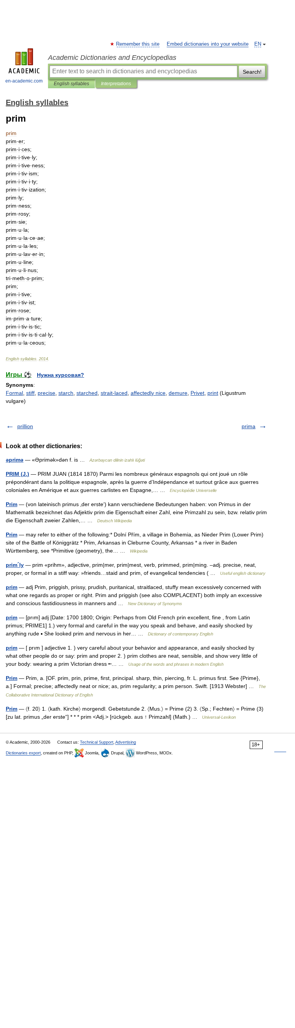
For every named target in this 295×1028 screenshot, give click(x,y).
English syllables (71, 83)
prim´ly (15, 565)
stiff (30, 393)
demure (178, 393)
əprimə (14, 460)
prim (11, 587)
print (212, 393)
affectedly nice (148, 393)
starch (65, 393)
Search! (252, 72)
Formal (14, 393)
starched (87, 393)
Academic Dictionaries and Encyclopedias (112, 57)
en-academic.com (24, 81)
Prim (11, 504)
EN (257, 44)
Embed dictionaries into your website (208, 44)
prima (248, 426)
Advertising (125, 742)
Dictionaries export (23, 753)
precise (46, 393)
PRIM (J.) (17, 474)
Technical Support (96, 742)
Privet (197, 393)
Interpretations (116, 83)
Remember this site (138, 44)
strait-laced (114, 393)
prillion (25, 426)
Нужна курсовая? (60, 375)
